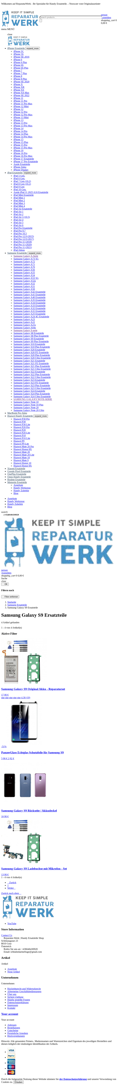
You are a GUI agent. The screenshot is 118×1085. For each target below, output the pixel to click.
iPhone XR (19, 87)
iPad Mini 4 (19, 206)
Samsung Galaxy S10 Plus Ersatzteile (32, 347)
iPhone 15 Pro (20, 145)
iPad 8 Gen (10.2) (22, 184)
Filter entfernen (10, 597)
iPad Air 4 (18, 219)
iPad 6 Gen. (19, 178)
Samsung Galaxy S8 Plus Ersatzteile (31, 336)
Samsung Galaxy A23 (24, 319)
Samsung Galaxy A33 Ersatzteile (29, 305)
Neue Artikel (13, 971)
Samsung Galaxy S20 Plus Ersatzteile (32, 355)
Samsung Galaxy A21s (25, 325)
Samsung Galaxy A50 (24, 289)
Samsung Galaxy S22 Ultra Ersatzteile (32, 377)
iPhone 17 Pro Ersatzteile (26, 161)
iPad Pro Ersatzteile (23, 228)
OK (5, 584)
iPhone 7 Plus (20, 73)
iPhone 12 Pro (20, 112)
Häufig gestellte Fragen (18, 999)
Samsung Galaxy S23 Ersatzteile (29, 380)
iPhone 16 (18, 150)
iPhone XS (19, 90)
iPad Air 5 (18, 222)
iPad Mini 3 (19, 203)
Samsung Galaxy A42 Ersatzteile (29, 292)
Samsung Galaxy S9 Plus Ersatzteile (31, 341)
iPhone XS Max (21, 92)
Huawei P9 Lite (21, 443)
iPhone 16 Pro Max (23, 156)
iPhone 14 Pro (20, 131)
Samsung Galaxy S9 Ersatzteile (29, 338)
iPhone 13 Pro (20, 123)
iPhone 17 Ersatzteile (24, 158)
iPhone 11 (18, 98)
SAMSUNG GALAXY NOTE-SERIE (33, 399)
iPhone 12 (18, 109)
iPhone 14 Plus (21, 134)
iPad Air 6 (18, 225)
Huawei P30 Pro (22, 419)
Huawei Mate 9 (21, 460)
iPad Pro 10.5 (20, 233)
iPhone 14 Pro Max (23, 136)
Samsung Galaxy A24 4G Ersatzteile (31, 316)
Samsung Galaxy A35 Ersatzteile (29, 300)
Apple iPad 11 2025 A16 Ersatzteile (31, 192)
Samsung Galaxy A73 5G (26, 258)
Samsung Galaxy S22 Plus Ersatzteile (32, 374)
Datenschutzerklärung (18, 1002)
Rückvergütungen (16, 1036)
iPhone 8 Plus (20, 79)
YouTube (11, 923)
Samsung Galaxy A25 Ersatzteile (29, 314)
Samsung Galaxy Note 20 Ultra (29, 410)
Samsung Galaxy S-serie (25, 330)
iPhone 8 (18, 76)
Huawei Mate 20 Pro (24, 446)
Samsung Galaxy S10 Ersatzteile (29, 344)
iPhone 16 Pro (20, 153)
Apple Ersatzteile (22, 164)
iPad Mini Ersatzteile (24, 195)
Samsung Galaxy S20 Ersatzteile (29, 349)
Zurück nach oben (11, 893)
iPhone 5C (19, 51)
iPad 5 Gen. (19, 175)
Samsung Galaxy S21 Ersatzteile (29, 360)
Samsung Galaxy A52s (25, 281)
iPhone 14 (18, 128)
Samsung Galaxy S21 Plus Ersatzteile (32, 366)
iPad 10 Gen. (20, 189)
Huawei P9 (19, 441)
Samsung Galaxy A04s (25, 327)
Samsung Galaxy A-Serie (26, 256)
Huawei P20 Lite (22, 432)
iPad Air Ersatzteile (23, 208)
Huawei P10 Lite (22, 438)
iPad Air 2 (18, 214)
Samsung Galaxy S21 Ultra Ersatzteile (32, 369)
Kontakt (11, 1008)
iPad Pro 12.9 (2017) (24, 239)
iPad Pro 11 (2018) (23, 241)
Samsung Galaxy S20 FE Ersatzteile (31, 352)
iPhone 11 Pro (20, 101)
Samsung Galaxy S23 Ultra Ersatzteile (32, 388)
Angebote (12, 969)
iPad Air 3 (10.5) (22, 217)
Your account (9, 1014)
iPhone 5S (19, 54)
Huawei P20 (20, 430)
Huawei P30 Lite (22, 424)
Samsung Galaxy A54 (24, 275)
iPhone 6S (19, 65)
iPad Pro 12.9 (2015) (24, 236)
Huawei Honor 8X (23, 449)
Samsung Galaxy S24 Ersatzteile (29, 391)
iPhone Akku (20, 167)
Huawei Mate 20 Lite (24, 454)
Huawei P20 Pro (22, 427)
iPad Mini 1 (19, 197)
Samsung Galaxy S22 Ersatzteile (29, 371)
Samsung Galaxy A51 (24, 286)
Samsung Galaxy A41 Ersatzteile (29, 294)
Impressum (12, 1005)
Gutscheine (12, 1030)
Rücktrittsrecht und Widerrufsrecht (24, 988)
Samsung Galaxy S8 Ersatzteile (29, 333)
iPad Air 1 (18, 211)
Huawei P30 (20, 421)
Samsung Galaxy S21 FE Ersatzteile (31, 363)
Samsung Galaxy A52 (24, 283)
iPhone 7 (18, 70)
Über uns (11, 994)
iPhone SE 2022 (21, 95)
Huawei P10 (20, 435)
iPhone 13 (18, 120)
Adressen (11, 1025)
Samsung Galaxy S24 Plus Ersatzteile (32, 393)
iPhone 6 (18, 59)
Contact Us (6, 935)
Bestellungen (13, 1027)
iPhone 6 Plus (20, 62)
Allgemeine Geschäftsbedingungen (24, 991)
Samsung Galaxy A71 (24, 264)
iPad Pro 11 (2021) (23, 247)
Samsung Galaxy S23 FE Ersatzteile (31, 382)
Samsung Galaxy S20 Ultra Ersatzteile (32, 358)
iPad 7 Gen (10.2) (22, 181)
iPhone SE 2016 (21, 57)
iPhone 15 (18, 139)
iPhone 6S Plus (21, 68)
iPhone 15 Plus (21, 142)
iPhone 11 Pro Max (23, 103)
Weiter (11, 888)
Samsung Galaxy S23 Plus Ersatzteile (32, 385)
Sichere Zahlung (15, 997)
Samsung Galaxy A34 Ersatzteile (29, 303)
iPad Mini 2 (19, 200)
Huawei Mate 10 (22, 457)
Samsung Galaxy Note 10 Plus (28, 404)
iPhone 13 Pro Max (23, 125)
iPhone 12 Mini (21, 106)
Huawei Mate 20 (22, 452)
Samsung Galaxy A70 (24, 267)
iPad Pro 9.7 (20, 230)
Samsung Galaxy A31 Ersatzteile (29, 311)
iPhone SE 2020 (21, 81)
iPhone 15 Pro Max (23, 147)
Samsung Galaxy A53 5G (26, 278)
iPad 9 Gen (19, 186)
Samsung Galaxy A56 (24, 269)
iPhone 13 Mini (21, 117)
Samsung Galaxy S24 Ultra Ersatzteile (32, 396)
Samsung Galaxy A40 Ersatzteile (29, 297)
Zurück (11, 882)
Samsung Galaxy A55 (24, 272)
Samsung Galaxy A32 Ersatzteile (29, 308)
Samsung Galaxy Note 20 (26, 407)
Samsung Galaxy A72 (24, 261)
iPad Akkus (19, 250)
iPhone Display (21, 169)
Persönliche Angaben (17, 1033)
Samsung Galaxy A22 (24, 322)
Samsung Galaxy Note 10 (26, 402)
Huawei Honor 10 (22, 463)
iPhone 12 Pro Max (23, 114)
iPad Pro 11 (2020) (23, 244)
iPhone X (18, 84)
